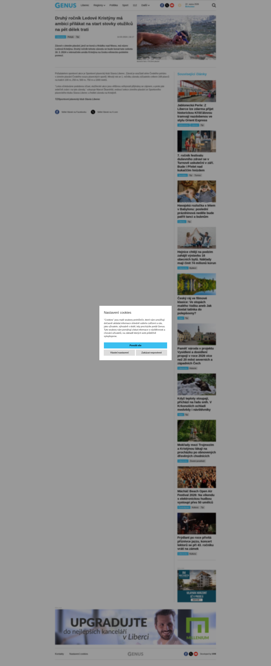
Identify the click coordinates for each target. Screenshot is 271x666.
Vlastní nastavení (119, 352)
